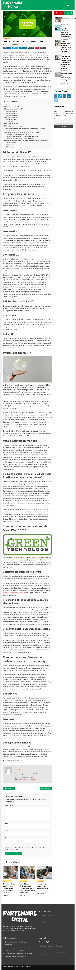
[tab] (59, 13)
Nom (7, 823)
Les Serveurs (12, 142)
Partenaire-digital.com (46, 942)
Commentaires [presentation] (68, 13)
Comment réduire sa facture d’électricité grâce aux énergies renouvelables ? (46, 788)
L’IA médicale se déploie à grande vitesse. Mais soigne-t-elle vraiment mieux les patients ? (27, 888)
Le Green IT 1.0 (12, 111)
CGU (42, 918)
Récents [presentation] (59, 13)
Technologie (6, 38)
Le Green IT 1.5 (12, 113)
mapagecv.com (55, 957)
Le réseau (11, 144)
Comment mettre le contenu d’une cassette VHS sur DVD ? (43, 887)
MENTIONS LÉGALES (47, 915)
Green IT (21, 760)
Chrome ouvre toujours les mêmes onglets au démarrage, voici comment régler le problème (66, 62)
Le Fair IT (11, 121)
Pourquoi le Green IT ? (12, 124)
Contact (43, 922)
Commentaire (9, 805)
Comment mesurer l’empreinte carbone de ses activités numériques (26, 140)
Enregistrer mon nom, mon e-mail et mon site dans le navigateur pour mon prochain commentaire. (26, 848)
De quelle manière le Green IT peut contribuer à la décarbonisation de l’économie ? (27, 129)
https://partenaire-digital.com (28, 779)
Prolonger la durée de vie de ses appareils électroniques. (24, 136)
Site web (7, 838)
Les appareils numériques (15, 147)
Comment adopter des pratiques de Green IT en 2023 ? (22, 132)
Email (55, 119)
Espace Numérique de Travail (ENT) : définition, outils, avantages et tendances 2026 (66, 46)
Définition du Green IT (12, 107)
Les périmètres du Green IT (14, 109)
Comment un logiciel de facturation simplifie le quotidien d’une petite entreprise (66, 31)
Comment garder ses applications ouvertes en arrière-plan (66, 20)
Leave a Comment (10, 760)
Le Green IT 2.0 (12, 115)
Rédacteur (15, 44)
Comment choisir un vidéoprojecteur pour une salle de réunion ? (66, 77)
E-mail (7, 830)
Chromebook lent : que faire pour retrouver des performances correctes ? (9, 888)
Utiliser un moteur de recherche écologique (20, 138)
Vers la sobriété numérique (14, 126)
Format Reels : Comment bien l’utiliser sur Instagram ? (10, 788)
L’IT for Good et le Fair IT (13, 117)
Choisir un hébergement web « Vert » (18, 134)
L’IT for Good (12, 119)
